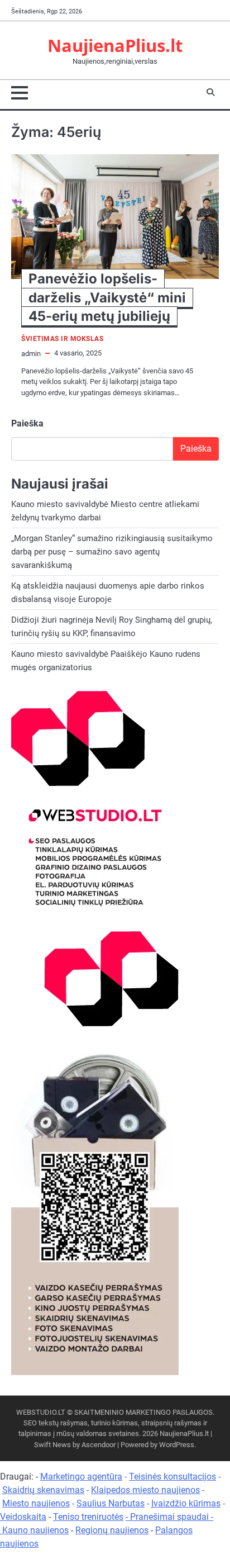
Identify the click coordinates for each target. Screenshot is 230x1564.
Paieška (27, 423)
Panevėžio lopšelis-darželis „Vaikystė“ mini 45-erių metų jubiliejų (107, 297)
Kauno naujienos (35, 1530)
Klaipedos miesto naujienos (145, 1490)
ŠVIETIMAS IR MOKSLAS (62, 339)
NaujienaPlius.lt (115, 45)
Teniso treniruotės (88, 1516)
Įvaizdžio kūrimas (186, 1503)
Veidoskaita (23, 1516)
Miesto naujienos (36, 1503)
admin (31, 353)
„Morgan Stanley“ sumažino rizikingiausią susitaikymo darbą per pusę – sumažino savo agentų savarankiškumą (112, 551)
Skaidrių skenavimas (43, 1490)
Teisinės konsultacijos (172, 1476)
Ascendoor (99, 1444)
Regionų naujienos (111, 1530)
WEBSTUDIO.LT (40, 1412)
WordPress (176, 1444)
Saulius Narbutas (110, 1503)
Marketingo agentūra (81, 1476)
